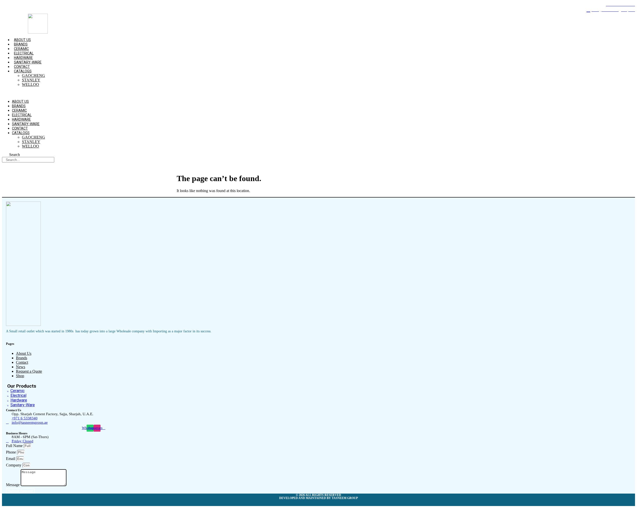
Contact (22, 67)
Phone (11, 452)
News (20, 367)
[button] (213, 93)
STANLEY (31, 80)
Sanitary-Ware (28, 62)
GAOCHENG (33, 75)
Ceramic (21, 49)
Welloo (30, 84)
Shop (20, 376)
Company (14, 465)
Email (11, 459)
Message (13, 485)
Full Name (15, 446)
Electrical (24, 53)
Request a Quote (29, 371)
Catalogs (23, 71)
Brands (21, 44)
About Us (22, 40)
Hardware (23, 58)
